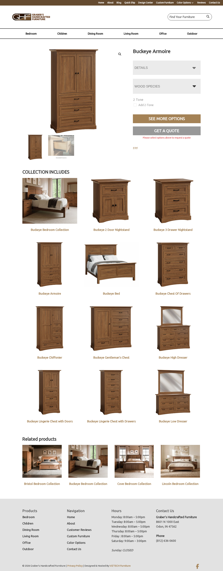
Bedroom (31, 33)
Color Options (184, 2)
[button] (120, 54)
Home (101, 2)
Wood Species (147, 86)
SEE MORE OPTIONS (167, 118)
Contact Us (214, 2)
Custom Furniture (165, 2)
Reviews (201, 2)
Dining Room (95, 33)
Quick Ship (129, 2)
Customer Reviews (79, 529)
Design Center (145, 2)
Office (163, 33)
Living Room (131, 33)
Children (62, 33)
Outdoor (192, 33)
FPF (135, 148)
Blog (119, 2)
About (110, 2)
